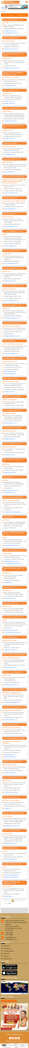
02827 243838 (9, 932)
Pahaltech (20, 1041)
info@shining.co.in (8, 896)
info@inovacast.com (9, 101)
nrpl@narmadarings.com (10, 772)
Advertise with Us (7, 958)
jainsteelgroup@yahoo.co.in (11, 490)
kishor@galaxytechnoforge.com (12, 545)
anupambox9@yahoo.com (10, 719)
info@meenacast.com (9, 391)
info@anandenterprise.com (11, 49)
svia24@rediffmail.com (11, 939)
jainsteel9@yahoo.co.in (10, 492)
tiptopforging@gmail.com (10, 246)
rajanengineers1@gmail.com (11, 353)
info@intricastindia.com (10, 598)
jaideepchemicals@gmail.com (11, 877)
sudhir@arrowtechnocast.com (11, 68)
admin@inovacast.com (9, 138)
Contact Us (6, 956)
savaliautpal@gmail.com (10, 85)
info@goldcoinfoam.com (10, 31)
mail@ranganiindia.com (10, 281)
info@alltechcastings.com (10, 121)
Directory (11, 15)
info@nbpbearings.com (10, 371)
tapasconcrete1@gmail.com (11, 193)
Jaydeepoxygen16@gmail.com (11, 875)
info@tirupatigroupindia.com (11, 684)
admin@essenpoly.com (9, 439)
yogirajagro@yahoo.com (10, 667)
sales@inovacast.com (9, 103)
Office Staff (6, 953)
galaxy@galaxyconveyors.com (11, 825)
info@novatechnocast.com (11, 792)
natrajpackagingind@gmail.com (12, 702)
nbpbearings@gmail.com (10, 373)
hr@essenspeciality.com (10, 472)
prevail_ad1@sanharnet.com (11, 263)
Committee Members (8, 951)
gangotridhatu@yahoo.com (11, 226)
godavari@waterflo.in (9, 172)
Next (10, 903)
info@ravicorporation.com (11, 650)
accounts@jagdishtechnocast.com (12, 563)
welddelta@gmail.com (9, 154)
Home (5, 15)
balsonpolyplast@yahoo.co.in (11, 300)
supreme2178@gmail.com (10, 209)
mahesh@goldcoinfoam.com (11, 33)
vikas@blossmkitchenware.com (12, 336)
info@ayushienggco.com (10, 756)
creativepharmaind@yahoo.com (12, 318)
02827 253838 (9, 934)
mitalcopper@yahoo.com (10, 423)
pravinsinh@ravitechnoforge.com (12, 632)
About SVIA (6, 946)
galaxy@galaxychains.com (10, 843)
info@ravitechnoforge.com (11, 630)
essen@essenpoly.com (9, 454)
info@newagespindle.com (10, 859)
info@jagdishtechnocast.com (11, 561)
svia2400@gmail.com (10, 937)
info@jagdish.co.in (8, 582)
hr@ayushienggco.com (9, 754)
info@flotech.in (8, 808)
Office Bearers (7, 948)
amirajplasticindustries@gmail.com (12, 512)
